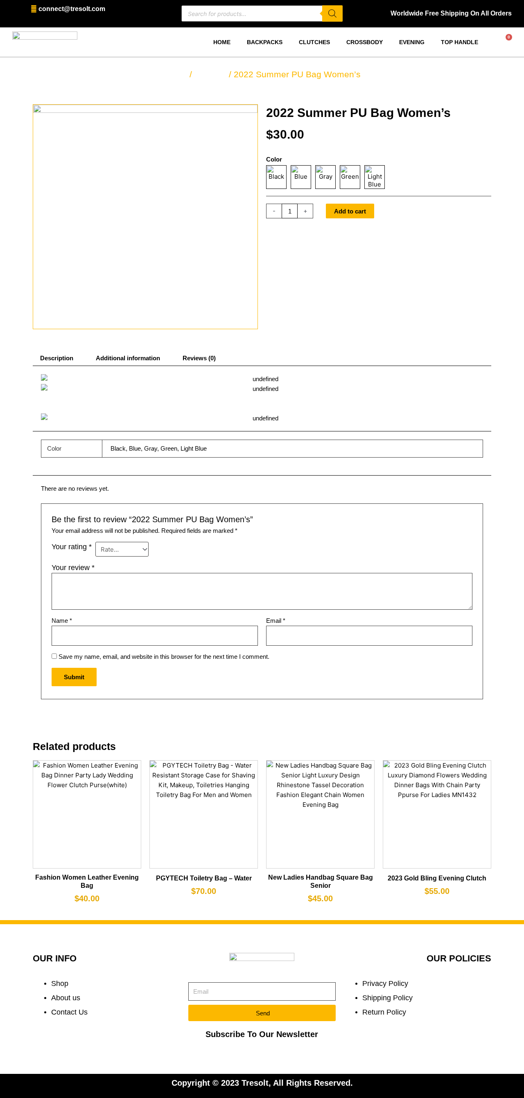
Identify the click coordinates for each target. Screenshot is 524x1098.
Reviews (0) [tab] (199, 358)
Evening (412, 42)
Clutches (314, 42)
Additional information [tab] (128, 358)
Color (274, 159)
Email (275, 620)
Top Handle (459, 42)
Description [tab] (56, 358)
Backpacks (264, 42)
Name (62, 620)
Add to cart (350, 211)
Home (221, 42)
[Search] (332, 13)
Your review (73, 568)
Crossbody (364, 42)
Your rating (72, 547)
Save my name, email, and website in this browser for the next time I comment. (164, 656)
